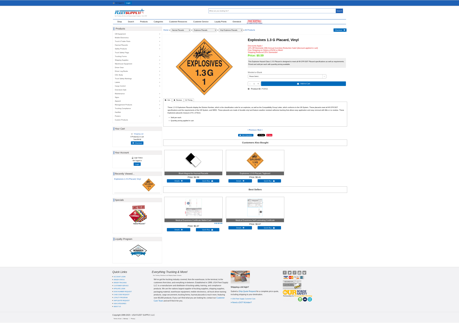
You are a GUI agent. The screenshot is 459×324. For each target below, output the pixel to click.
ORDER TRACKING (120, 283)
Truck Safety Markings (123, 79)
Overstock (237, 22)
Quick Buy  (207, 181)
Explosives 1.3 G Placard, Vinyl (127, 179)
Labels (117, 82)
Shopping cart (138, 134)
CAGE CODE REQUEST (121, 294)
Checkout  (340, 30)
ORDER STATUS (119, 280)
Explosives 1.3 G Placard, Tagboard (255, 173)
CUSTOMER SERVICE (121, 286)
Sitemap (125, 318)
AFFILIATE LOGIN (119, 288)
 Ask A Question (246, 135)
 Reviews (178, 100)
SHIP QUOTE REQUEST (122, 300)
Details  (179, 181)
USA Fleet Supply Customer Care (243, 299)
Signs (117, 97)
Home (166, 30)
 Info (167, 100)
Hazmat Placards (121, 45)
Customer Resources (178, 22)
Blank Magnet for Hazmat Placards (193, 173)
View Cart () (339, 4)
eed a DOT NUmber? (243, 302)
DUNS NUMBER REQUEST (123, 291)
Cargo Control (120, 86)
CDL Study (119, 75)
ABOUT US (117, 306)
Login (128, 3)
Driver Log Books (121, 71)
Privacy (133, 318)
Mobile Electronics (122, 38)
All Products (250, 30)
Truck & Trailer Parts (122, 41)
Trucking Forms (121, 56)
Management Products (123, 105)
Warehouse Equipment (123, 64)
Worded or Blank (255, 72)
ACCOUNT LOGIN (120, 277)
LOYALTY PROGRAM (121, 297)
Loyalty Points (221, 22)
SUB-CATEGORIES (120, 303)
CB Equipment (120, 34)
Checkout (138, 143)
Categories (158, 22)
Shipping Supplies (121, 60)
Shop (119, 22)
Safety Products (121, 49)
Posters (118, 116)
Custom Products (121, 120)
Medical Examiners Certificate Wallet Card (193, 220)
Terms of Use (117, 318)
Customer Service (200, 22)
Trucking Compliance (123, 108)
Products (144, 22)
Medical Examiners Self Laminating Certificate (255, 220)
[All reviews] (218, 223)
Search (131, 22)
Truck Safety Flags (122, 52)
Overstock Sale (120, 90)
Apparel (118, 101)
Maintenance (120, 94)
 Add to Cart (303, 84)
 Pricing (189, 100)
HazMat (118, 112)
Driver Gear (119, 67)
